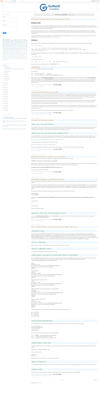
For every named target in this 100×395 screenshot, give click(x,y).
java (24, 41)
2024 (5, 82)
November (7, 67)
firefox (8, 58)
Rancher (16, 49)
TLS (19, 56)
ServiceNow (5, 42)
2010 (5, 107)
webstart (4, 60)
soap (22, 58)
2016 (5, 96)
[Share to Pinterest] (60, 84)
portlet (20, 58)
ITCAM (4, 53)
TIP (17, 56)
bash (36, 150)
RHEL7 (26, 54)
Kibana (22, 45)
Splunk (12, 56)
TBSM (11, 42)
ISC (24, 52)
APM (17, 42)
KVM (3, 54)
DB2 (3, 48)
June (6, 72)
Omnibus (25, 45)
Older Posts (95, 380)
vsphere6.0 (25, 58)
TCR (15, 46)
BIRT (26, 50)
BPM (23, 46)
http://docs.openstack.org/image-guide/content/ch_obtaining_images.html (78, 236)
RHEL (47, 375)
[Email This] (55, 84)
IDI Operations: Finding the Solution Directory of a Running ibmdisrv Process (50, 19)
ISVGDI (26, 52)
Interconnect (19, 45)
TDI (15, 40)
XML (19, 57)
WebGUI (26, 49)
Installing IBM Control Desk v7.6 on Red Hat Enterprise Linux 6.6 (48, 179)
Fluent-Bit (17, 52)
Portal (18, 54)
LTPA (7, 54)
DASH (7, 44)
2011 (5, 105)
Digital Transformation (8, 48)
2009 (5, 108)
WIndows (22, 49)
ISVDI (16, 41)
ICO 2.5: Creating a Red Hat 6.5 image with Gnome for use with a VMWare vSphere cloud (54, 227)
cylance (4, 58)
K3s (6, 49)
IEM (20, 52)
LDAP (6, 54)
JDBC (24, 53)
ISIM (17, 48)
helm (10, 58)
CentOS (12, 52)
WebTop (17, 57)
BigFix (4, 44)
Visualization (14, 57)
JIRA (26, 53)
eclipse (11, 50)
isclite (14, 50)
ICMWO (36, 375)
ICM (15, 48)
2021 (5, 87)
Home (62, 380)
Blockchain (4, 52)
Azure (24, 50)
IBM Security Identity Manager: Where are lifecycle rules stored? (14, 128)
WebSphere (15, 44)
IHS (21, 52)
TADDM (12, 46)
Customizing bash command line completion (42, 120)
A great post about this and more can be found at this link (80, 78)
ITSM (24, 48)
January (6, 79)
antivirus (26, 57)
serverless (20, 46)
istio (12, 58)
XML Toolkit (22, 57)
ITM (15, 45)
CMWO (10, 52)
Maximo (41, 173)
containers (6, 50)
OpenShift (4, 46)
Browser (7, 52)
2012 (5, 103)
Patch (16, 54)
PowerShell (11, 49)
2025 (5, 65)
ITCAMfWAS (11, 53)
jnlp (13, 58)
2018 (5, 92)
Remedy (6, 56)
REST (10, 46)
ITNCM (16, 53)
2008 (5, 110)
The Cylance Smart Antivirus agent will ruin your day (44, 92)
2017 (5, 94)
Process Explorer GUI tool (55, 37)
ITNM (12, 44)
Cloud (8, 42)
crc (9, 50)
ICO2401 (12, 45)
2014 (5, 99)
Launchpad (10, 54)
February (7, 78)
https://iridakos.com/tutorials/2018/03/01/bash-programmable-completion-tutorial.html (47, 139)
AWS (6, 45)
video (17, 40)
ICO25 (41, 375)
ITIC (14, 53)
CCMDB (25, 46)
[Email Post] (54, 84)
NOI (8, 49)
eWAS (6, 58)
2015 (5, 98)
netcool (12, 40)
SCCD (4, 45)
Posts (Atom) (38, 382)
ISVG (19, 48)
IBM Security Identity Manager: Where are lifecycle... (15, 68)
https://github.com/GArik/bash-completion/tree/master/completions (43, 144)
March (6, 76)
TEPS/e (16, 56)
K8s (26, 41)
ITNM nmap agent (20, 53)
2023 (5, 83)
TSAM (19, 49)
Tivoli (17, 46)
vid (23, 58)
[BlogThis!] (57, 84)
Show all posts (71, 14)
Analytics (21, 50)
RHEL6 (50, 375)
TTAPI (21, 56)
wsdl (6, 60)
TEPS (14, 56)
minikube (17, 58)
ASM (19, 42)
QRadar (7, 46)
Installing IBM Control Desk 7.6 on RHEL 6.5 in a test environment (48, 156)
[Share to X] (58, 84)
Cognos (15, 52)
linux (39, 150)
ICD (35, 173)
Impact (22, 44)
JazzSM (4, 49)
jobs (15, 58)
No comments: (49, 84)
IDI (24, 40)
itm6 (22, 40)
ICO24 (9, 44)
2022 (5, 85)
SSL (9, 56)
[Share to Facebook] (59, 84)
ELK (13, 48)
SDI (8, 56)
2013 (5, 101)
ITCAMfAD (7, 53)
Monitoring (13, 54)
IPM (22, 52)
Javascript (25, 44)
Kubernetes (23, 42)
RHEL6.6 (23, 54)
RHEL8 (4, 56)
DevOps (19, 44)
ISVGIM (21, 48)
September (7, 71)
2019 (5, 91)
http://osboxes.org (47, 237)
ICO (39, 375)
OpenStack (20, 41)
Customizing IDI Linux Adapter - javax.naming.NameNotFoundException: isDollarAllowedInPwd (14, 118)
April (6, 74)
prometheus (17, 50)
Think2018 (23, 56)
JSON (26, 48)
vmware (14, 42)
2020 (5, 89)
